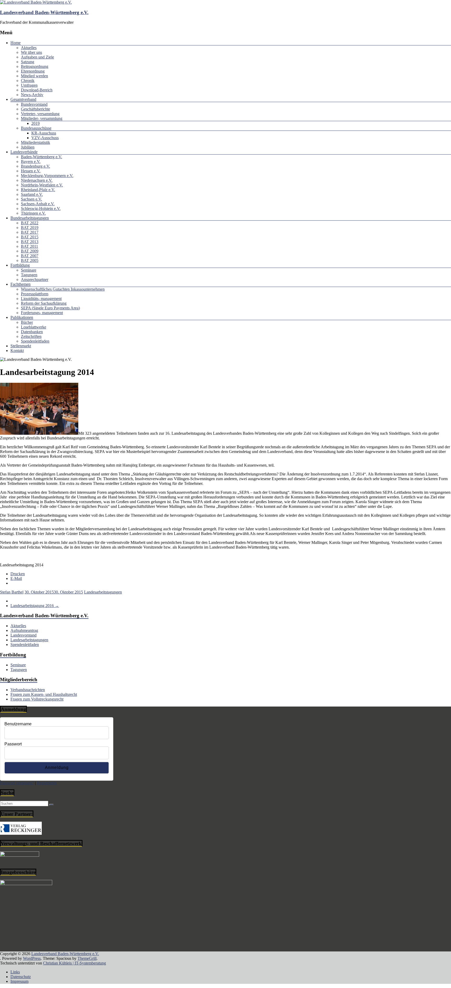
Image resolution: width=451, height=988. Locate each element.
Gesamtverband (23, 99)
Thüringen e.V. (33, 213)
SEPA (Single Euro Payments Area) (50, 308)
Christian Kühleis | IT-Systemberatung (74, 963)
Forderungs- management (42, 312)
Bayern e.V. (30, 161)
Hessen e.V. (30, 171)
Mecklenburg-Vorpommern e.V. (47, 175)
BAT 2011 (29, 246)
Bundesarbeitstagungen (29, 218)
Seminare (28, 270)
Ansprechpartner (34, 279)
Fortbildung (20, 265)
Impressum (19, 981)
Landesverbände (24, 152)
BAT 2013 (29, 241)
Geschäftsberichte (35, 109)
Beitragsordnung (34, 66)
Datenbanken (32, 332)
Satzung (27, 62)
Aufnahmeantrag (24, 630)
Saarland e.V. (32, 194)
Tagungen (29, 275)
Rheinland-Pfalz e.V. (38, 189)
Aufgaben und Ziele (37, 57)
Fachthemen (20, 284)
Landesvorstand (23, 635)
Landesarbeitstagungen (103, 592)
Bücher (27, 322)
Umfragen (29, 85)
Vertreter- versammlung (40, 113)
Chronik (27, 80)
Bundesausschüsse (36, 128)
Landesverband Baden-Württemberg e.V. (44, 12)
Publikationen (21, 317)
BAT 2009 (29, 251)
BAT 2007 (29, 256)
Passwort (13, 744)
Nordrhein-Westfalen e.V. (42, 185)
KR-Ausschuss (43, 133)
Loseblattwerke (33, 327)
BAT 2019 (29, 227)
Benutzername (18, 724)
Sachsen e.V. (31, 199)
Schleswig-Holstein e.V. (41, 208)
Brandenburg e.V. (35, 166)
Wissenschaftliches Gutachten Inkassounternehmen (63, 289)
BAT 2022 (29, 223)
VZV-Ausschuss (45, 138)
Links (15, 972)
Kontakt (17, 350)
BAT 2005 (29, 260)
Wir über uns (31, 52)
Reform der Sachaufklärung (44, 303)
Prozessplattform (34, 294)
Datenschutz (20, 976)
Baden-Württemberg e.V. (41, 157)
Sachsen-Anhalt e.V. (38, 204)
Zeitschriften (31, 336)
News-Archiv (32, 94)
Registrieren (47, 783)
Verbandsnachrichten (27, 689)
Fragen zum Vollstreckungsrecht (36, 699)
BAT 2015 (29, 237)
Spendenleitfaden (35, 341)
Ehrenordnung (33, 71)
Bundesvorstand (34, 104)
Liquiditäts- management (41, 298)
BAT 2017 (29, 232)
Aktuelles (29, 47)
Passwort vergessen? (17, 783)
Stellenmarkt (20, 346)
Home (15, 42)
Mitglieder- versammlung (41, 118)
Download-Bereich (36, 90)
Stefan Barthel (11, 592)
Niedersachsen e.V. (36, 180)
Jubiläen (27, 147)
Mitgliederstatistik (35, 142)
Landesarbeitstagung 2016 (34, 605)
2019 (35, 123)
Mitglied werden (34, 76)
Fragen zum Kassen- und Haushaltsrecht (43, 694)
